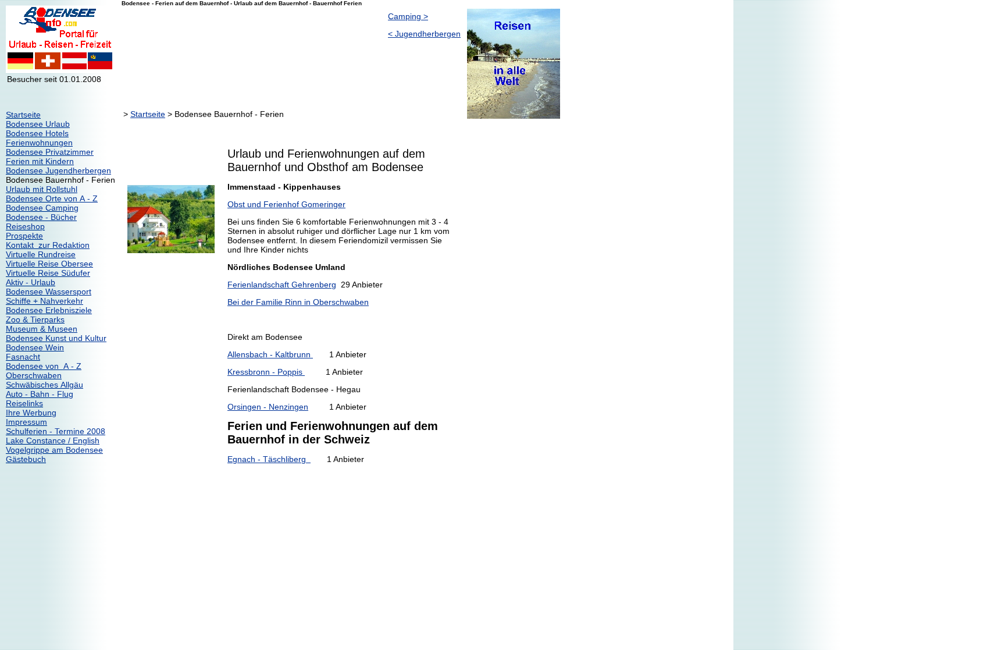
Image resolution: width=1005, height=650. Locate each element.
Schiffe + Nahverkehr (44, 301)
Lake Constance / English (52, 440)
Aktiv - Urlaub (30, 282)
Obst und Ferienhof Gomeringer (286, 204)
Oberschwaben (34, 375)
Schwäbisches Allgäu (44, 384)
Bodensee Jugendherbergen (58, 170)
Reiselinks (24, 403)
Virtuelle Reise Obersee (49, 263)
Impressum (26, 422)
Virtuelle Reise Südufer (48, 273)
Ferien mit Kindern (40, 161)
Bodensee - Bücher (41, 217)
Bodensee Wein (35, 347)
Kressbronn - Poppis (266, 371)
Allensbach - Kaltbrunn (270, 354)
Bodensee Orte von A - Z (52, 198)
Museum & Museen (41, 328)
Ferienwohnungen (39, 142)
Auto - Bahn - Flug (39, 394)
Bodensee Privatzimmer (50, 152)
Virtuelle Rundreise (41, 254)
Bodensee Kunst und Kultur (56, 338)
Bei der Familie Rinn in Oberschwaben (298, 302)
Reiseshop (25, 226)
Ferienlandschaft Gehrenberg (281, 284)
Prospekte (24, 235)
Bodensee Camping (42, 207)
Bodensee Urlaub (38, 124)
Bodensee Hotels (37, 133)
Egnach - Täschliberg (269, 459)
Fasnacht (23, 356)
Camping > (408, 16)
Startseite (23, 114)
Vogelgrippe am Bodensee (54, 449)
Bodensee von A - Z (43, 366)
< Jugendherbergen (424, 33)
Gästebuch (26, 459)
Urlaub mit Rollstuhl (41, 189)
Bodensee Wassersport (48, 291)
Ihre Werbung (31, 412)
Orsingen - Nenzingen (267, 406)
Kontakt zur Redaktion (48, 245)
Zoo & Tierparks (35, 319)
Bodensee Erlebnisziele (49, 310)
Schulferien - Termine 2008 (55, 431)
